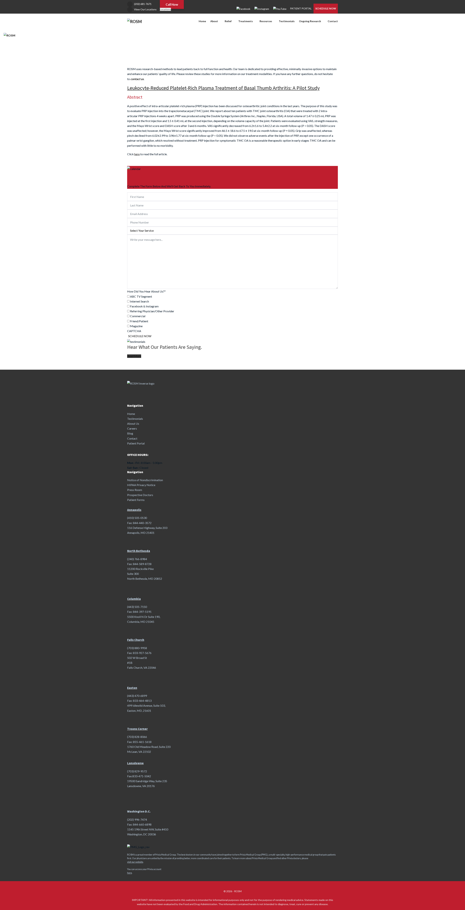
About (214, 21)
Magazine (136, 326)
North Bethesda (138, 551)
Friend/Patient (139, 321)
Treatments (245, 21)
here (129, 873)
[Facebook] (243, 9)
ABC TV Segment (141, 296)
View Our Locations (145, 9)
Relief (228, 21)
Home (202, 21)
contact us (137, 79)
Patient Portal (136, 443)
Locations (165, 9)
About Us (133, 423)
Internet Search (139, 301)
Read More (134, 356)
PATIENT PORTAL (301, 8)
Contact (333, 21)
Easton (132, 688)
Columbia (134, 599)
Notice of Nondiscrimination (145, 480)
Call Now (172, 4)
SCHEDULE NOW (325, 8)
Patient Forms (136, 499)
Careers (132, 428)
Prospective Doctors (140, 495)
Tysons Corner (137, 729)
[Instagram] (262, 9)
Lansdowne (135, 763)
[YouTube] (279, 9)
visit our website (135, 862)
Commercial (137, 316)
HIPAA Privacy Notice (141, 485)
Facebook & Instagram (144, 306)
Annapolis (134, 510)
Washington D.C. (139, 811)
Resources (266, 21)
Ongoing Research (310, 21)
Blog (130, 433)
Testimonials (287, 21)
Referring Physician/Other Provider (152, 311)
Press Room (134, 489)
